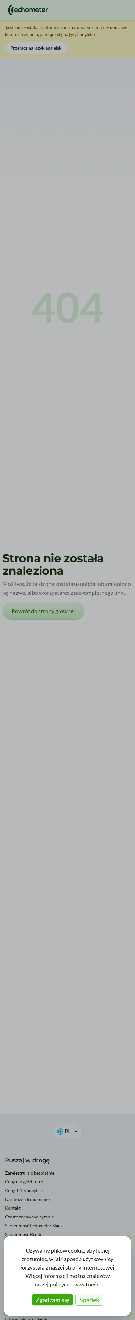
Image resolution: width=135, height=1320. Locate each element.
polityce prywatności (75, 1284)
